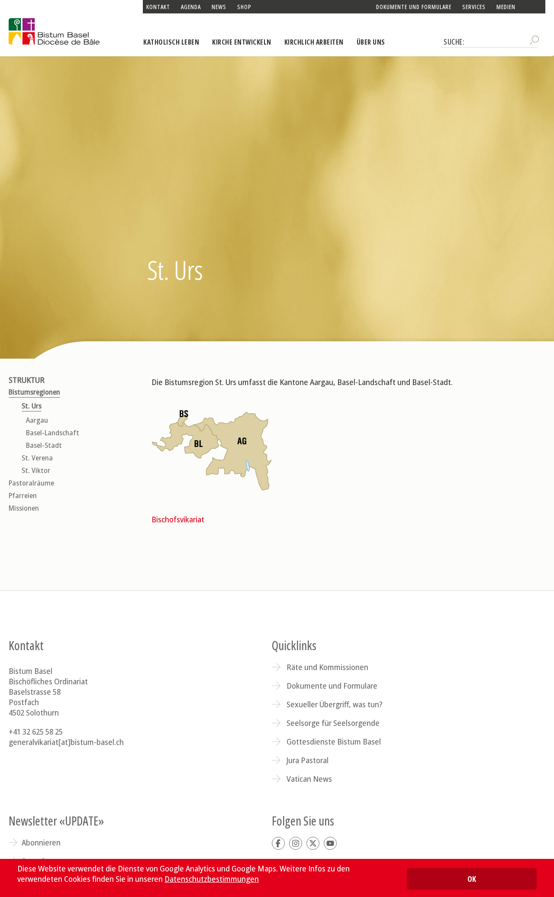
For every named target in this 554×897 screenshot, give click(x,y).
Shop (244, 7)
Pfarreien (23, 496)
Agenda (191, 7)
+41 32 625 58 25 (36, 731)
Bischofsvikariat (177, 519)
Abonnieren (41, 842)
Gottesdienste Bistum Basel (334, 741)
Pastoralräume (31, 483)
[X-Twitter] (313, 843)
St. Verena (37, 458)
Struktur (27, 380)
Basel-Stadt (44, 445)
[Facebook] (278, 843)
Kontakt (158, 7)
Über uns (371, 42)
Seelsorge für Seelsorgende (333, 723)
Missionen (24, 508)
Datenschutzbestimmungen (211, 879)
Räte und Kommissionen (327, 667)
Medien (505, 7)
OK (471, 879)
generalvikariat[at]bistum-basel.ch (66, 742)
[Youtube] (330, 843)
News (219, 7)
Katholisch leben (171, 42)
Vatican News (309, 779)
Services (474, 7)
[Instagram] (295, 843)
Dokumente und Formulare (413, 7)
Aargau (37, 420)
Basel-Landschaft (52, 433)
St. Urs (32, 406)
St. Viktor (36, 470)
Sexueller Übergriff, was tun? (335, 704)
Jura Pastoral (308, 760)
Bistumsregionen (34, 392)
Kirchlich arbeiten (314, 42)
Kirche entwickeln (241, 42)
